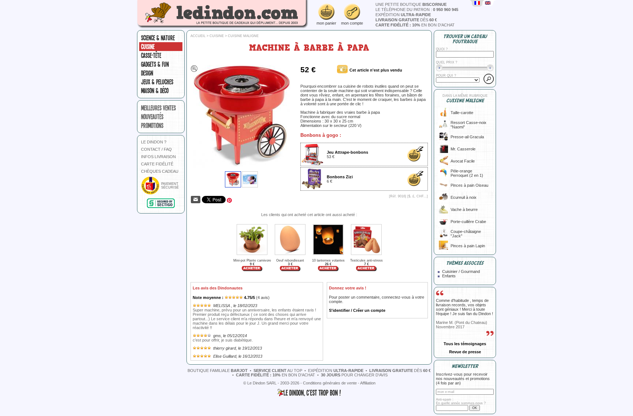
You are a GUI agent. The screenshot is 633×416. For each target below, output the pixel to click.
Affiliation (367, 383)
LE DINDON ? (153, 142)
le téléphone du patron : (416, 9)
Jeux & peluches (157, 81)
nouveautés (152, 116)
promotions (152, 125)
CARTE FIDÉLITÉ (157, 164)
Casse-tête (151, 55)
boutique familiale (218, 370)
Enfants (449, 276)
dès (406, 20)
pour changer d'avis (354, 375)
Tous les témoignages (465, 344)
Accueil (198, 36)
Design (147, 73)
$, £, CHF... (417, 196)
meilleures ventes (158, 107)
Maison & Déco (155, 90)
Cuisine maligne (243, 36)
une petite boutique (411, 4)
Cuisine (148, 46)
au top (277, 370)
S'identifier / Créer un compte (357, 310)
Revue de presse (465, 352)
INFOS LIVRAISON (158, 156)
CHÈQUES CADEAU (159, 171)
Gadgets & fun (155, 64)
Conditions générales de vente (330, 383)
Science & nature (158, 37)
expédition (403, 14)
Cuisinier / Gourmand (461, 271)
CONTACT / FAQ (156, 149)
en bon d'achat (415, 25)
